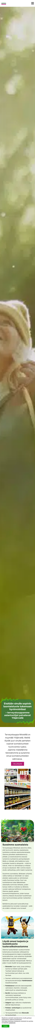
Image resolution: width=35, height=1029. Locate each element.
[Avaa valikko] (32, 3)
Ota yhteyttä (17, 764)
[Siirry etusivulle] (3, 3)
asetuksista (12, 1023)
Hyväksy (6, 1026)
